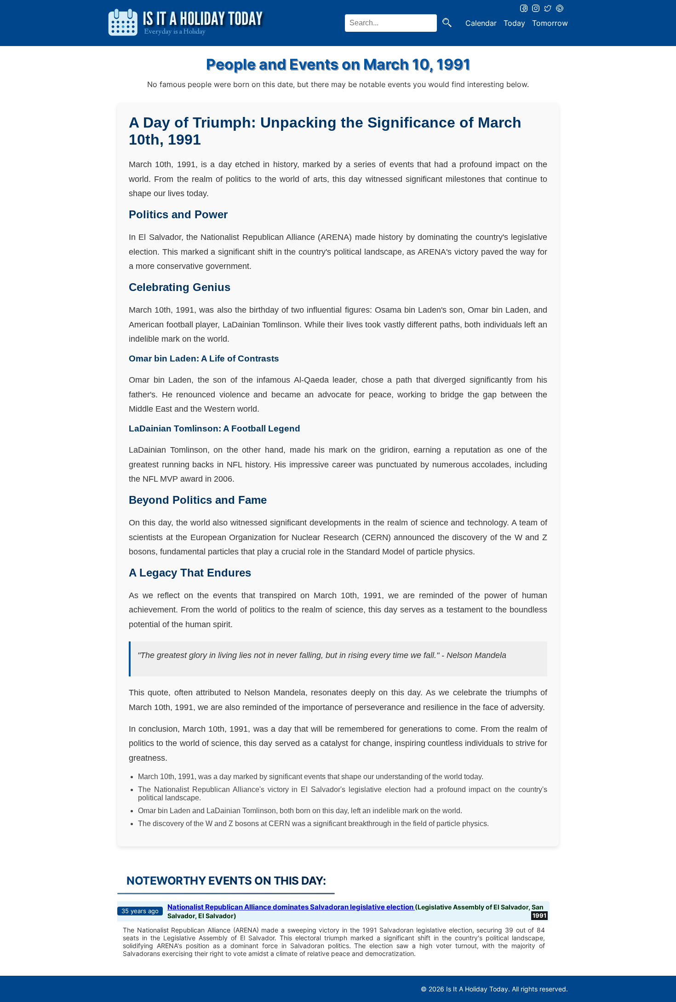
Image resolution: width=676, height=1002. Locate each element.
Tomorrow (550, 23)
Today (514, 23)
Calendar (481, 23)
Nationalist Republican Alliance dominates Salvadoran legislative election (291, 907)
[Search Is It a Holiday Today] (447, 23)
